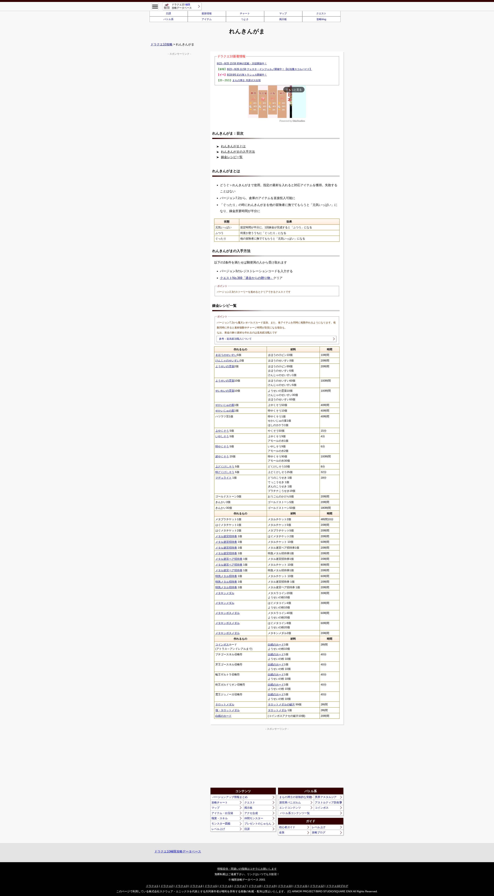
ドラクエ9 (269, 885)
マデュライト (223, 477)
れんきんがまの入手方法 (238, 151)
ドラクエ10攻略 (162, 44)
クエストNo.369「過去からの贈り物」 (246, 278)
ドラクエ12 (317, 885)
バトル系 (168, 19)
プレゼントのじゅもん (257, 823)
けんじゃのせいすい (227, 360)
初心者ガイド (287, 827)
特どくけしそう (224, 472)
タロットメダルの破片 (281, 704)
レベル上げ (218, 828)
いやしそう (222, 436)
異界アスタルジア (326, 797)
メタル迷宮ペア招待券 (228, 558)
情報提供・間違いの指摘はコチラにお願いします (247, 868)
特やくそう (222, 446)
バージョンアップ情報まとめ (230, 797)
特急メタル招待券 (226, 576)
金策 (281, 832)
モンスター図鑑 (220, 823)
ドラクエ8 (255, 885)
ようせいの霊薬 (224, 366)
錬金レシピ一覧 (232, 157)
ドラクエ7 (240, 885)
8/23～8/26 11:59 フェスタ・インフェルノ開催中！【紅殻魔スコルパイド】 (269, 69)
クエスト (321, 13)
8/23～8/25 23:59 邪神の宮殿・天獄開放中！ (242, 63)
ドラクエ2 (167, 885)
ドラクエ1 (152, 885)
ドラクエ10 (285, 885)
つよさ (245, 19)
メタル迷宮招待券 (226, 536)
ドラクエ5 (211, 885)
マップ (283, 13)
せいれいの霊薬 (224, 390)
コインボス (222, 644)
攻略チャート (219, 802)
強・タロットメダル (227, 710)
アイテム (207, 19)
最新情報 (207, 13)
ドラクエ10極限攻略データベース (177, 851)
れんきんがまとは (233, 146)
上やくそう (222, 430)
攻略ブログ (318, 832)
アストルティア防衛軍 (328, 802)
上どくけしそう (224, 466)
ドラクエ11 (301, 885)
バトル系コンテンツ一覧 (295, 813)
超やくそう (222, 456)
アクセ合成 (251, 813)
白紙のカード (276, 644)
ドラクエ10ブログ (337, 885)
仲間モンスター (253, 818)
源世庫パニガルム (290, 802)
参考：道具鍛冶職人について (235, 338)
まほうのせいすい (226, 354)
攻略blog (321, 19)
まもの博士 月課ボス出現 (246, 80)
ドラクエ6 (225, 885)
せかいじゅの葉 (224, 405)
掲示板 (283, 19)
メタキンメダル (224, 593)
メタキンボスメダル (227, 613)
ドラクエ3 (181, 885)
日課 (168, 13)
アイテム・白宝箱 (222, 813)
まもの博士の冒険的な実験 (295, 797)
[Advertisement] (243, 758)
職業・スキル (219, 818)
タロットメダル (224, 704)
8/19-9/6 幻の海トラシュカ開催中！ (247, 74)
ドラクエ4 (196, 885)
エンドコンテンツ (290, 807)
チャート (245, 13)
